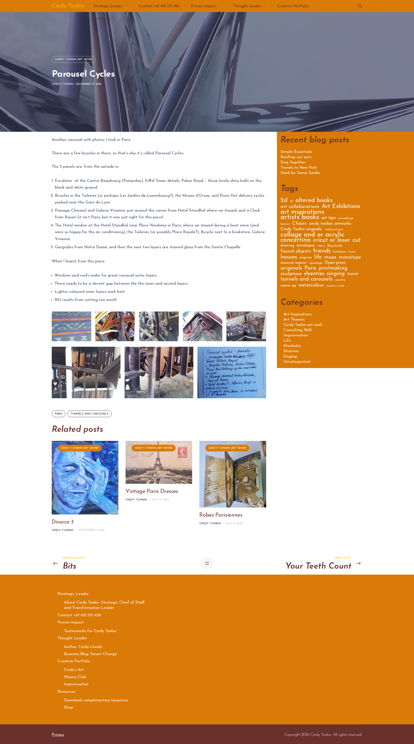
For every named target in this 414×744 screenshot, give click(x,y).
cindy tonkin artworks (330, 224)
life (318, 258)
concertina (296, 240)
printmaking (333, 269)
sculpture (291, 274)
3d (291, 201)
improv (305, 258)
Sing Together (293, 162)
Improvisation (295, 335)
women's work (335, 285)
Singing (290, 356)
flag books (335, 245)
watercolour (311, 286)
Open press (335, 263)
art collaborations (300, 207)
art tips (329, 218)
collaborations (333, 229)
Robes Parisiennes (220, 515)
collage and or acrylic (313, 235)
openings (315, 263)
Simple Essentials (296, 152)
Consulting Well (297, 330)
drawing (287, 246)
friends (322, 251)
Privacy (58, 735)
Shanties (291, 351)
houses (289, 257)
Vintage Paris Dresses (152, 491)
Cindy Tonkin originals (301, 229)
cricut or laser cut (337, 241)
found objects (296, 252)
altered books (314, 201)
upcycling (340, 280)
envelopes (306, 246)
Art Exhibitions (341, 207)
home (352, 251)
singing (336, 274)
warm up (288, 286)
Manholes (292, 346)
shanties (314, 274)
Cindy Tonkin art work (74, 59)
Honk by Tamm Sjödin (300, 173)
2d (284, 201)
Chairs (299, 224)
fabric (321, 245)
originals (291, 269)
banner (285, 224)
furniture (339, 252)
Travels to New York (299, 167)
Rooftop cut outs (296, 157)
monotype (350, 258)
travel (352, 274)
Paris (58, 413)
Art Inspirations (297, 314)
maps (330, 258)
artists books (300, 218)
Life (287, 341)
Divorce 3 (63, 522)
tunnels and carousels (89, 413)
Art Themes (294, 319)
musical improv (294, 263)
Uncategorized (296, 362)
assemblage (346, 218)
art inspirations (302, 212)
